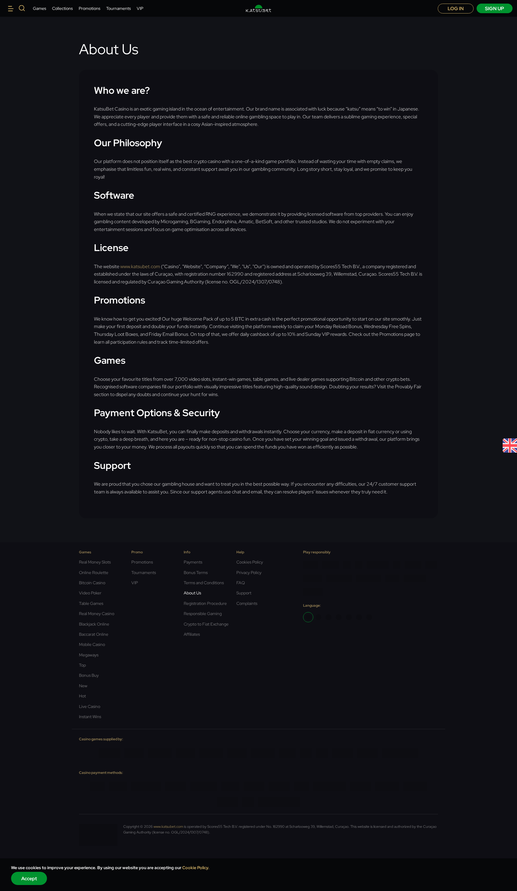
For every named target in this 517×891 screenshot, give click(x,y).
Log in (456, 8)
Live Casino (89, 706)
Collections (62, 8)
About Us (192, 593)
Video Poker (90, 593)
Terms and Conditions (204, 582)
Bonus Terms (196, 572)
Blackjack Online (94, 624)
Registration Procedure (205, 603)
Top (82, 665)
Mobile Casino (92, 644)
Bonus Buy (89, 675)
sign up (494, 8)
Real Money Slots (95, 562)
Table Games (91, 603)
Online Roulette (93, 572)
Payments (193, 562)
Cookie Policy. (195, 867)
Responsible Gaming (203, 613)
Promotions (89, 8)
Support (243, 593)
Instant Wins (90, 716)
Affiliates (192, 634)
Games (39, 8)
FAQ (240, 582)
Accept (29, 878)
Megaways (88, 655)
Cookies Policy (249, 562)
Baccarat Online (93, 634)
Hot (82, 696)
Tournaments (118, 8)
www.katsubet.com (140, 266)
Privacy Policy (248, 572)
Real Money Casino (96, 613)
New (83, 685)
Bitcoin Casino (92, 582)
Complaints (246, 603)
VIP (140, 8)
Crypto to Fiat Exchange (206, 624)
